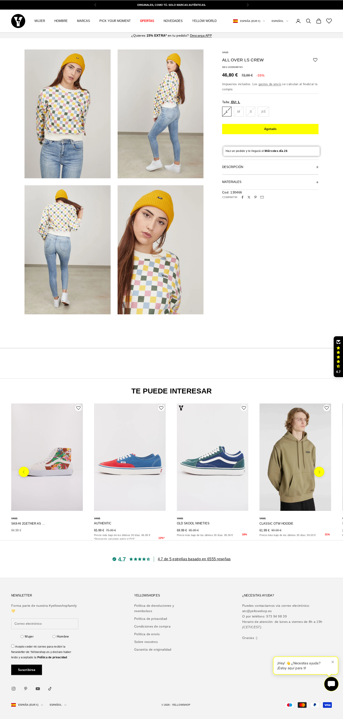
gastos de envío (270, 84)
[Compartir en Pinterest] (255, 197)
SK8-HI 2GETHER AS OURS (29, 523)
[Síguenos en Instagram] (13, 688)
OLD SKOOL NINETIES (193, 523)
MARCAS (83, 21)
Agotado (270, 129)
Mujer (29, 636)
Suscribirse (26, 670)
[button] (338, 356)
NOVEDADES (173, 21)
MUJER (40, 21)
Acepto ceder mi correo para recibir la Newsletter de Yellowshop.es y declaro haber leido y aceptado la (41, 652)
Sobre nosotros (146, 642)
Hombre (63, 636)
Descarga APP (201, 35)
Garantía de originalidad (153, 649)
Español (278, 21)
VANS (225, 52)
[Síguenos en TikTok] (50, 688)
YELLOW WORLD (204, 21)
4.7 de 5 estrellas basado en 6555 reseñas (194, 559)
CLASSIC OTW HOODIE (276, 523)
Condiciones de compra (152, 626)
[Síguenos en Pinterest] (25, 688)
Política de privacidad (52, 657)
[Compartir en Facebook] (242, 197)
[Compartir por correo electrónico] (262, 197)
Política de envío (147, 634)
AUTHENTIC (102, 523)
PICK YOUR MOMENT (115, 21)
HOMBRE (61, 21)
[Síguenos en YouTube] (37, 688)
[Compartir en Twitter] (249, 197)
